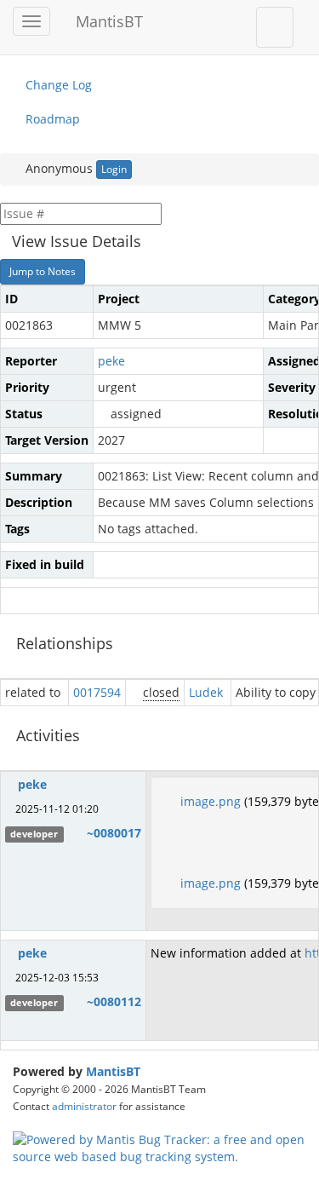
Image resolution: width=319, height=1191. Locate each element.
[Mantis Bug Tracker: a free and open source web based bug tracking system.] (159, 1146)
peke (111, 361)
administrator (84, 1106)
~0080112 (114, 1001)
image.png (210, 801)
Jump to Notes (42, 271)
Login (114, 169)
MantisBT (113, 1071)
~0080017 (114, 833)
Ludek (206, 692)
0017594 (97, 692)
